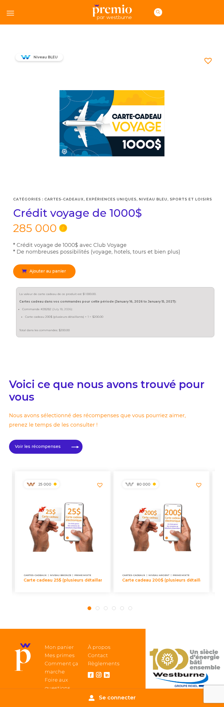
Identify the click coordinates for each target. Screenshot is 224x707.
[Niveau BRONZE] (31, 484)
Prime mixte (82, 575)
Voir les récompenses (38, 446)
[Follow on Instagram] (99, 675)
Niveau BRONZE (60, 575)
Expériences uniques (111, 199)
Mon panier (59, 647)
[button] (206, 58)
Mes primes (60, 655)
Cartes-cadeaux (64, 199)
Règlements (104, 663)
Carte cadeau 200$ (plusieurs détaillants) (161, 580)
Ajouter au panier (47, 271)
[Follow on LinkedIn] (107, 675)
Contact (98, 655)
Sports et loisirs (191, 199)
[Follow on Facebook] (91, 675)
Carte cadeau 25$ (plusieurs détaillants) (63, 580)
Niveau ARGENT (158, 575)
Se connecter (117, 697)
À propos (99, 647)
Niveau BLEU (153, 199)
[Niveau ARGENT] (129, 484)
